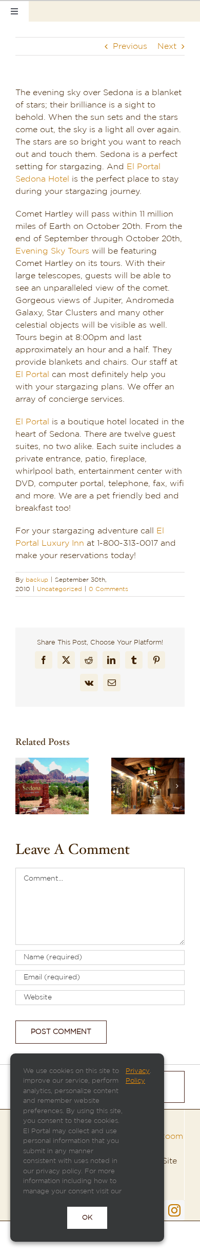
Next (166, 46)
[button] (23, 786)
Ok (87, 1217)
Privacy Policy (138, 1076)
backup (37, 580)
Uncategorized (59, 589)
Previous (130, 46)
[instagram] (174, 1210)
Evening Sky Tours (52, 251)
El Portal (32, 374)
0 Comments (108, 589)
